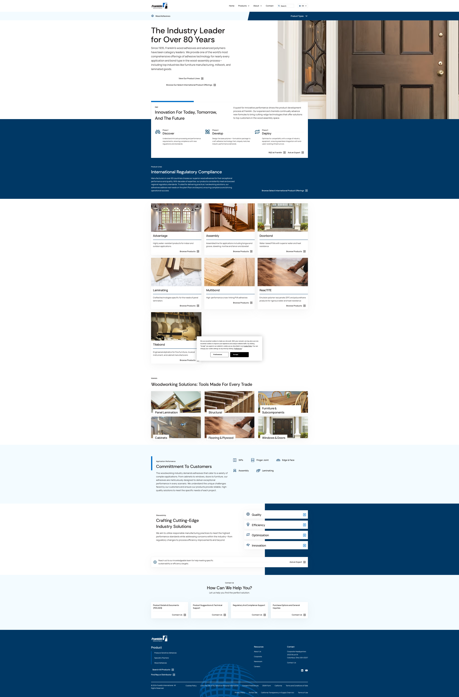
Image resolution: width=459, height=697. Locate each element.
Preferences (217, 354)
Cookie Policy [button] (247, 346)
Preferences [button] (238, 348)
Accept (235, 354)
